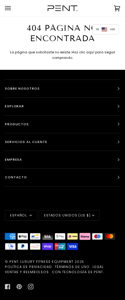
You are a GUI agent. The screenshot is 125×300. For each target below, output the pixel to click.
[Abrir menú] (14, 8)
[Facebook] (7, 286)
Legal (98, 267)
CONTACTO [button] (16, 177)
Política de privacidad (28, 267)
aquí (90, 52)
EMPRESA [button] (13, 159)
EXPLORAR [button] (14, 106)
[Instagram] (30, 286)
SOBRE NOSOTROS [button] (22, 88)
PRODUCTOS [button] (17, 124)
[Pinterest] (19, 286)
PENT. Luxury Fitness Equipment (42, 261)
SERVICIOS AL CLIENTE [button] (26, 142)
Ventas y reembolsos (27, 272)
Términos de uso (72, 267)
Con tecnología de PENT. (78, 272)
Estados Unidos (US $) (67, 215)
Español (19, 215)
